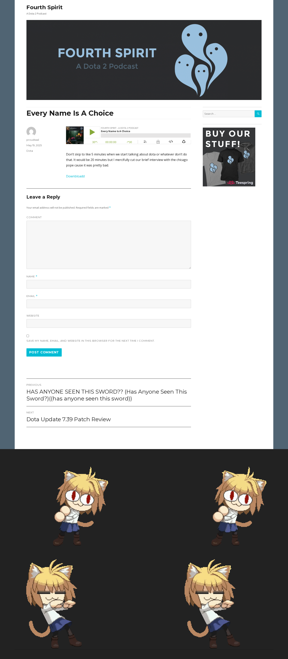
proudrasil (32, 139)
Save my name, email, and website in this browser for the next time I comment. (90, 340)
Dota (29, 150)
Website (32, 315)
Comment (34, 217)
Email (32, 296)
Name (31, 276)
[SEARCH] (258, 113)
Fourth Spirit (44, 7)
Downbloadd (75, 176)
